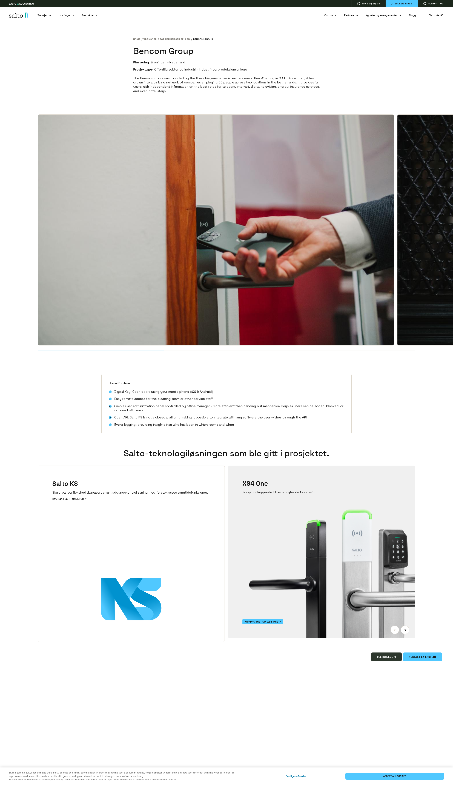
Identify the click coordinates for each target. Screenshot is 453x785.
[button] (395, 630)
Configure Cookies (296, 776)
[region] (226, 776)
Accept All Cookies (394, 776)
